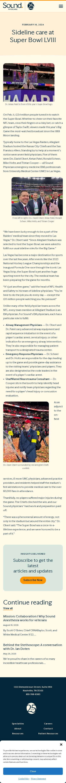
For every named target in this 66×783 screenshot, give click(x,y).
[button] (61, 744)
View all (8, 608)
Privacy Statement (38, 779)
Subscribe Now (32, 580)
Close (33, 771)
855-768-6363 (33, 694)
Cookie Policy (23, 779)
